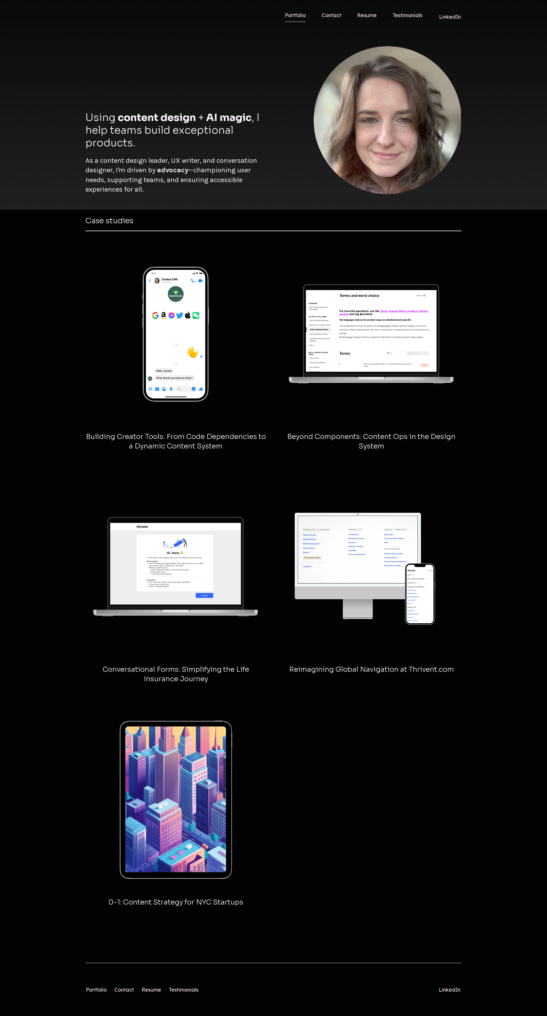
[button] (175, 441)
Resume (151, 990)
